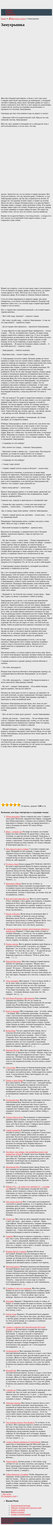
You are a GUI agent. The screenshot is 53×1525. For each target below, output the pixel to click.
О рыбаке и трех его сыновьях (18, 1288)
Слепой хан (11, 1390)
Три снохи (6, 1494)
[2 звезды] (7, 805)
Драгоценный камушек (20, 1506)
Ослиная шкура (12, 1351)
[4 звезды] (15, 805)
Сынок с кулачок (18, 1510)
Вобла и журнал (17, 1512)
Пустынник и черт (9, 1496)
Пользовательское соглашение (13, 1518)
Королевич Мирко (13, 884)
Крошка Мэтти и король (16, 1251)
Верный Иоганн (13, 1050)
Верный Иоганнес (13, 961)
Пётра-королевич (13, 816)
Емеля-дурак (11, 1314)
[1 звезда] (3, 805)
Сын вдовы (11, 1068)
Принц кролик (12, 944)
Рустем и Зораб (12, 864)
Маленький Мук (13, 1167)
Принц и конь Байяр (14, 1080)
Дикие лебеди (12, 1461)
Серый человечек (13, 1130)
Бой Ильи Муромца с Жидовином (20, 998)
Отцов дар (10, 1219)
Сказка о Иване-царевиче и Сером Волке (23, 1442)
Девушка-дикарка (13, 1403)
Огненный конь (12, 1100)
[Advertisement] (26, 61)
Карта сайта (11, 14)
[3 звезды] (11, 805)
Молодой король (13, 1267)
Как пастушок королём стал (17, 899)
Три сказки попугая (14, 1202)
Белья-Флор (11, 1031)
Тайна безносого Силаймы (17, 1474)
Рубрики (9, 12)
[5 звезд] (19, 805)
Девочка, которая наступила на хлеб (26, 1508)
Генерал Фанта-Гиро (14, 1117)
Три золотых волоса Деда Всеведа (20, 1422)
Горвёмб (9, 1236)
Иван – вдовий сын (14, 832)
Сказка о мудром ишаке (21, 1514)
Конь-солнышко (12, 1011)
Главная (9, 10)
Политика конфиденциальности (14, 1521)
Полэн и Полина (13, 914)
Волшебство (11, 1370)
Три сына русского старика (17, 849)
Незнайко (10, 1301)
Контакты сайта (7, 1523)
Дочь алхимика (12, 981)
